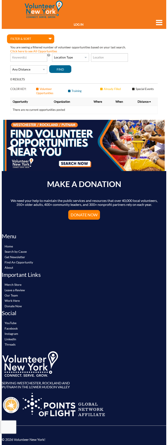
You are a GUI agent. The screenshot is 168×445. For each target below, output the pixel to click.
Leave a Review (15, 290)
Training (77, 91)
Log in (79, 24)
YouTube (10, 323)
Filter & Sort (20, 39)
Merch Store (13, 284)
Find (60, 69)
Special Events (145, 89)
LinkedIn (10, 339)
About (9, 267)
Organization (62, 101)
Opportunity (20, 101)
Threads (10, 344)
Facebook (11, 328)
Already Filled (112, 89)
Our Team (11, 295)
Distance (143, 101)
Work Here (12, 300)
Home (9, 246)
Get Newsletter (15, 257)
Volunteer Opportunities (44, 91)
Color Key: (18, 89)
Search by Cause (16, 251)
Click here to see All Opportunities (33, 51)
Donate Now (13, 306)
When (119, 101)
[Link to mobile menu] (158, 22)
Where (98, 101)
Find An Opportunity (19, 262)
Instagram (11, 334)
